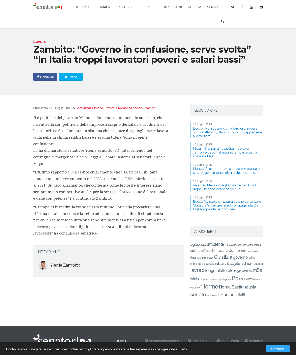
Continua (278, 348)
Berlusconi (247, 244)
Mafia (195, 278)
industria (220, 263)
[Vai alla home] (47, 7)
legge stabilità (243, 270)
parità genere (225, 279)
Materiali (127, 7)
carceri (257, 245)
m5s (257, 269)
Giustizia (223, 256)
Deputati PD (201, 340)
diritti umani (223, 250)
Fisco (205, 258)
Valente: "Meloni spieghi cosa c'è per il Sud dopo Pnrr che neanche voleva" (224, 187)
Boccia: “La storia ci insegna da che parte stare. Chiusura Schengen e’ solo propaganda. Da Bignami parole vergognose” (227, 205)
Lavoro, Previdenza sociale (124, 107)
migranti (204, 279)
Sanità (237, 286)
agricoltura (198, 244)
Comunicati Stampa (89, 107)
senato (198, 294)
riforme (209, 286)
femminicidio (253, 250)
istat (230, 263)
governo (240, 257)
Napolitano (213, 279)
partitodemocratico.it (165, 340)
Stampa (104, 7)
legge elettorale (219, 270)
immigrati (195, 263)
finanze (195, 257)
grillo (252, 257)
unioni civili (234, 294)
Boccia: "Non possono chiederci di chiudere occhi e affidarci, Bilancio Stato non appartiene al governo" (227, 132)
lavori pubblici (255, 264)
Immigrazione (208, 263)
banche (237, 245)
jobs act (240, 263)
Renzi (248, 278)
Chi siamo (81, 7)
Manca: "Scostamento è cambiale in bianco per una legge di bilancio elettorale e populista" (228, 170)
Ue (220, 295)
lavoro (197, 270)
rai (241, 278)
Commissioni (171, 7)
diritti (213, 250)
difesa (205, 250)
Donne (234, 250)
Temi (148, 7)
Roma (225, 286)
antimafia (229, 244)
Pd (235, 278)
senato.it (255, 340)
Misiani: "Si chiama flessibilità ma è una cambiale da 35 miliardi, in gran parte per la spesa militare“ (225, 152)
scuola (250, 287)
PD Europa (229, 340)
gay (210, 257)
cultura (195, 250)
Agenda (194, 7)
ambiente (215, 244)
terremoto (212, 295)
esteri (243, 250)
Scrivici (213, 7)
